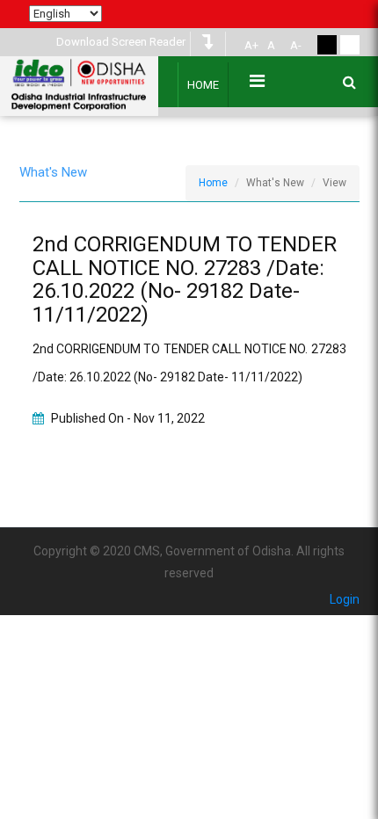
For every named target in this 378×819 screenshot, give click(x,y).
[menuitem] (248, 45)
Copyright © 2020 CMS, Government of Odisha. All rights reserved (189, 562)
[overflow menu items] (257, 81)
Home (203, 84)
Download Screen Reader (120, 41)
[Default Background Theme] (350, 44)
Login (345, 599)
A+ (251, 45)
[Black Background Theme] (327, 44)
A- (296, 45)
